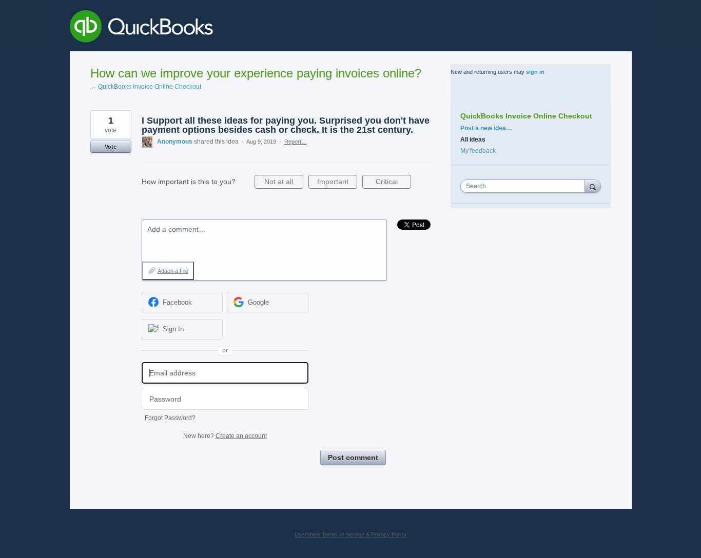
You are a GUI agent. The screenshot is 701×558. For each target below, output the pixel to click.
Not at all (283, 183)
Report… (295, 141)
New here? (225, 436)
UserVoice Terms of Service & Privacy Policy (350, 534)
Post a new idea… (486, 128)
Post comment (353, 457)
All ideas (472, 139)
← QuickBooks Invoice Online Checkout (145, 86)
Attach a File (173, 271)
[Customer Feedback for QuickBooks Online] (216, 28)
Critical (393, 183)
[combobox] (525, 186)
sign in (535, 72)
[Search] (593, 186)
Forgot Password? (170, 418)
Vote (110, 147)
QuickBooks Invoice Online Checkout (526, 116)
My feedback (478, 150)
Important (337, 183)
